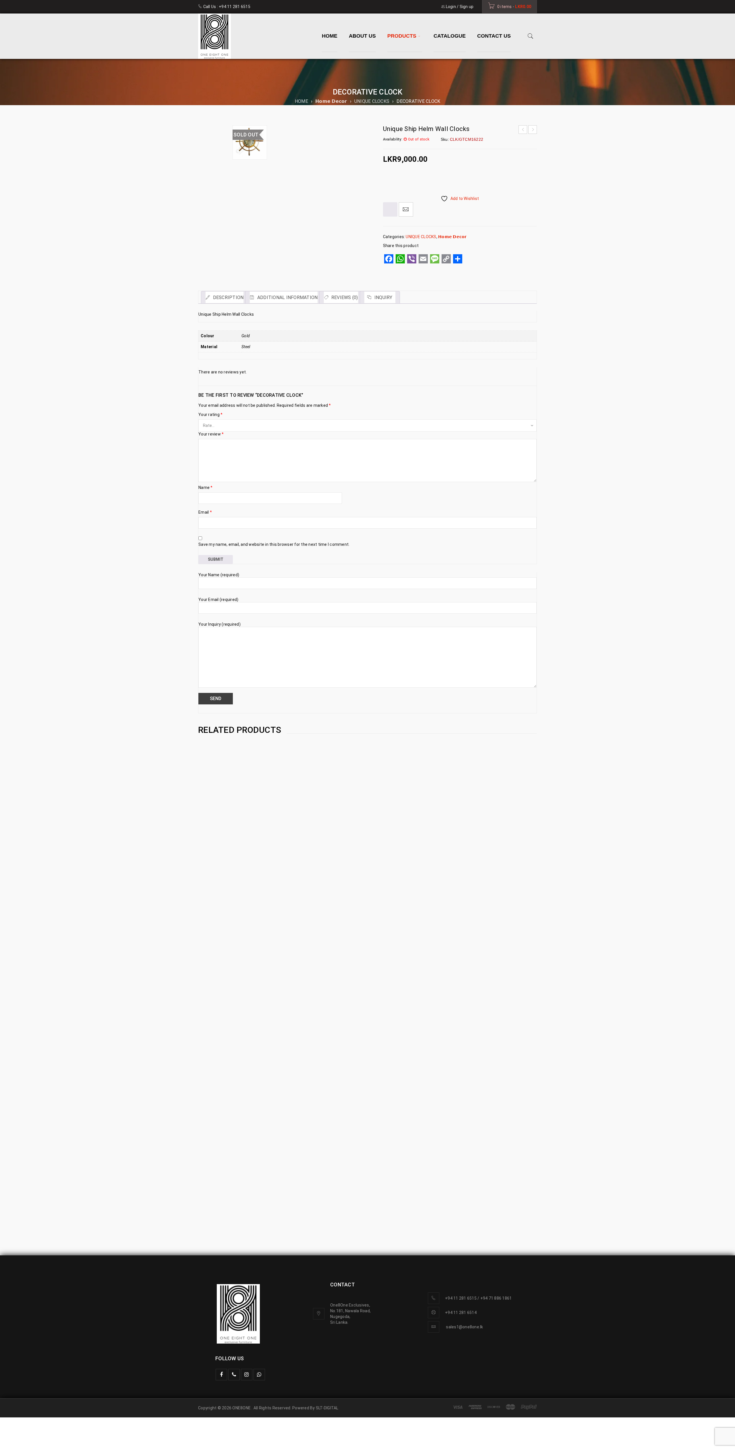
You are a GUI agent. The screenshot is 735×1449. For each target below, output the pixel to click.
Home (301, 101)
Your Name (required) (218, 575)
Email (205, 512)
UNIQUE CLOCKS (371, 101)
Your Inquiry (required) (219, 624)
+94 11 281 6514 (461, 1312)
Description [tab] (227, 297)
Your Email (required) (218, 599)
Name (205, 487)
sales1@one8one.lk (464, 1327)
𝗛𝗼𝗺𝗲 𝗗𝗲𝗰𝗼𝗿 (331, 101)
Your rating (210, 414)
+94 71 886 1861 (496, 1298)
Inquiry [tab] (382, 297)
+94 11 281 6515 (234, 6)
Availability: (392, 139)
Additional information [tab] (287, 297)
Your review (211, 434)
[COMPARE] (390, 209)
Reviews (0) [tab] (344, 297)
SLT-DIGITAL (327, 1408)
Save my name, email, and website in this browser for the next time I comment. (273, 544)
